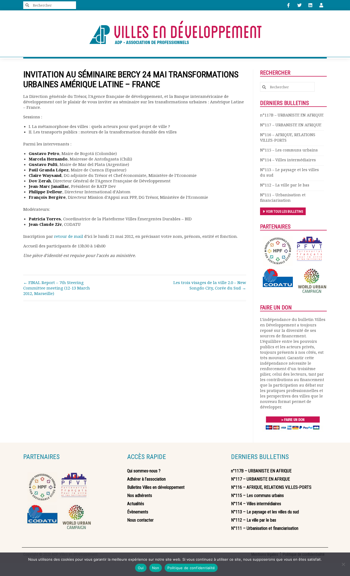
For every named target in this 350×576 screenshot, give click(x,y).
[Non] (343, 564)
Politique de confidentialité (191, 568)
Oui (141, 568)
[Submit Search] (27, 5)
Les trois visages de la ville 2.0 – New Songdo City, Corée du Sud (209, 285)
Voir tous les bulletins (284, 212)
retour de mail (68, 236)
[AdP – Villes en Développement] (175, 33)
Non (155, 568)
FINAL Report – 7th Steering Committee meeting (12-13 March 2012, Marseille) (56, 288)
